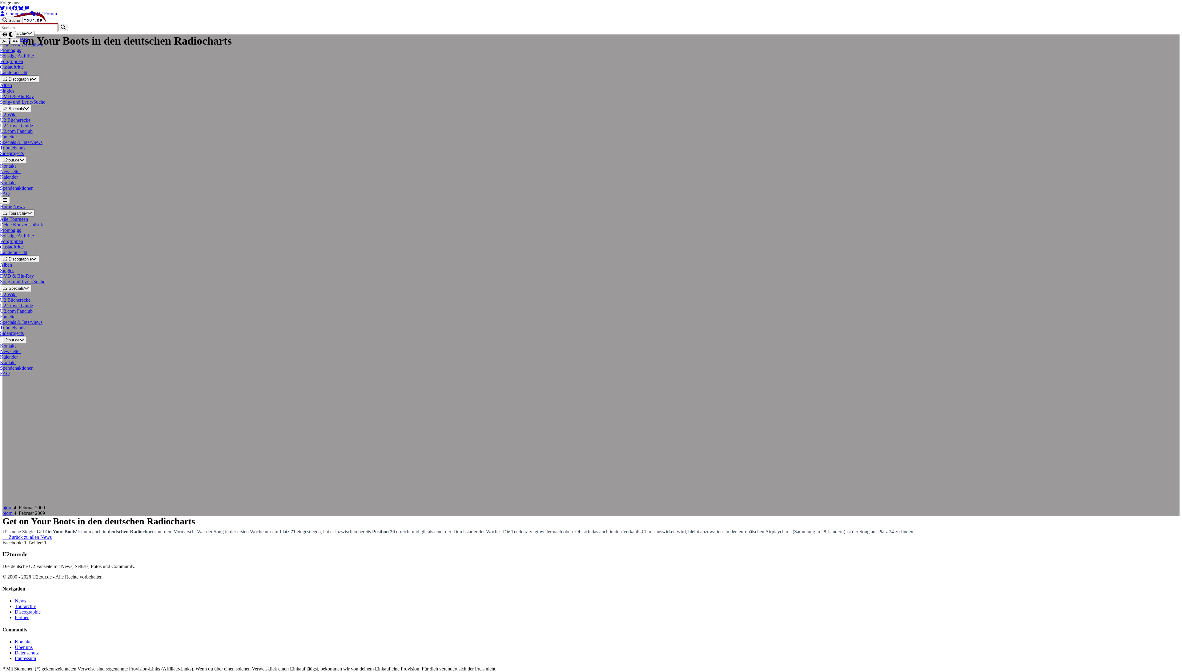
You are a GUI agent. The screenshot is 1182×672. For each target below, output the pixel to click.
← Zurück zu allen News (27, 537)
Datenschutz (27, 652)
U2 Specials (13, 108)
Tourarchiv (25, 606)
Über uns (24, 647)
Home (6, 206)
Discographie (28, 611)
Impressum (25, 658)
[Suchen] (63, 27)
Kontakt (22, 641)
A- (4, 41)
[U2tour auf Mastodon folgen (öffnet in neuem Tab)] (27, 8)
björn (8, 507)
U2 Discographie (17, 79)
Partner (22, 617)
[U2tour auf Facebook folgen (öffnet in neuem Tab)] (15, 8)
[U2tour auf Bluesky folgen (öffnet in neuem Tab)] (21, 8)
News (19, 206)
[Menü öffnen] (5, 200)
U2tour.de (10, 160)
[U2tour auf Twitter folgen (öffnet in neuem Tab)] (3, 8)
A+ (15, 41)
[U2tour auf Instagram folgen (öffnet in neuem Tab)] (9, 8)
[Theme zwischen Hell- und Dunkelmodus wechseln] (8, 34)
